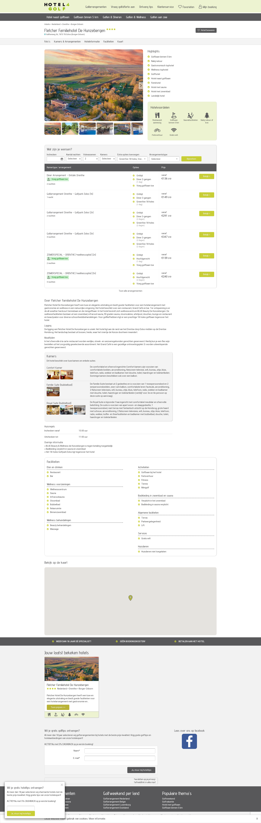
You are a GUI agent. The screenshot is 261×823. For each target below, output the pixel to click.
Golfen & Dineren (112, 17)
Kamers (103, 154)
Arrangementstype (158, 154)
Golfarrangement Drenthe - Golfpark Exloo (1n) (70, 193)
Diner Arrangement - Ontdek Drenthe (65, 175)
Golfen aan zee (158, 17)
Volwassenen (89, 154)
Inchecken (51, 154)
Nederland (56, 24)
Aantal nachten (73, 154)
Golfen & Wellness (136, 17)
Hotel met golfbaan (171, 804)
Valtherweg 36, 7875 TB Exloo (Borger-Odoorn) (65, 34)
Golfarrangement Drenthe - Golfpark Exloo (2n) (70, 212)
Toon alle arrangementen (130, 291)
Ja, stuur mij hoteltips (141, 770)
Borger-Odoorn (77, 24)
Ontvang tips (146, 7)
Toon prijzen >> (58, 707)
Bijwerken (191, 158)
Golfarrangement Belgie (114, 801)
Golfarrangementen (95, 7)
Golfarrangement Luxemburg (117, 804)
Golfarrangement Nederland (116, 798)
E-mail (76, 758)
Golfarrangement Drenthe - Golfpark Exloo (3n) (70, 233)
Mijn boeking (210, 7)
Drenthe (65, 24)
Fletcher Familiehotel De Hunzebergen (68, 685)
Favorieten (188, 7)
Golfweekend (168, 798)
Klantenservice (166, 7)
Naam (76, 750)
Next (141, 85)
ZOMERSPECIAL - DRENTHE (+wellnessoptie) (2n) (71, 254)
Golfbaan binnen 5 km (86, 17)
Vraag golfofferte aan (123, 7)
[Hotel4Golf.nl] (56, 5)
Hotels (47, 24)
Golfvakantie (168, 801)
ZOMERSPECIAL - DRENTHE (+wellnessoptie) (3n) (71, 273)
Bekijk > (206, 176)
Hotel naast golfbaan (58, 17)
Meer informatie (97, 819)
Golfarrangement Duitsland (116, 807)
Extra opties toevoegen (128, 154)
